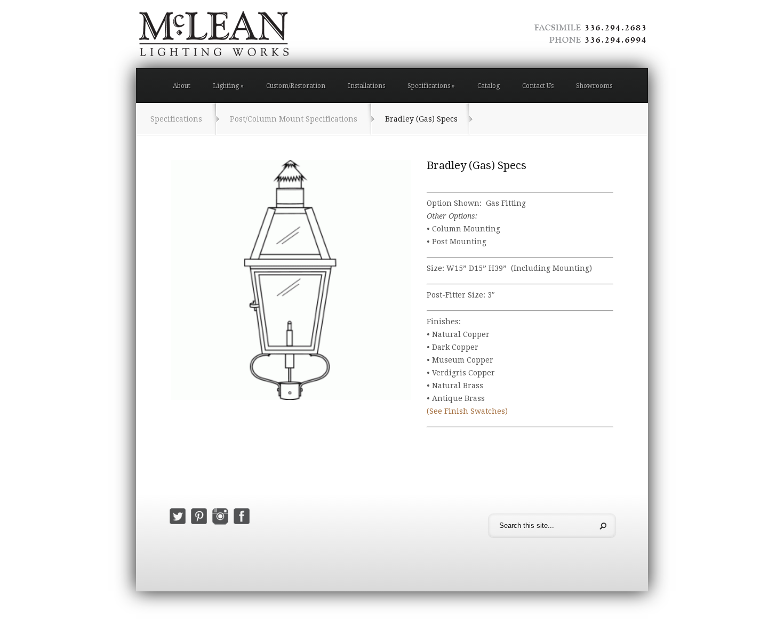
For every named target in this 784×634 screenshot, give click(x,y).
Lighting (228, 86)
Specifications (431, 86)
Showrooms (594, 86)
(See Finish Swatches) (467, 411)
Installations (366, 86)
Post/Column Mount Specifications (293, 119)
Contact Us (538, 86)
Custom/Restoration (295, 86)
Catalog (488, 86)
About (181, 86)
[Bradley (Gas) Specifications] (291, 280)
